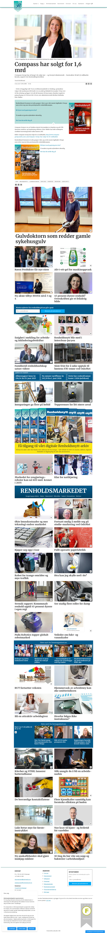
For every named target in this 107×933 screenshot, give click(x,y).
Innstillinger (12, 928)
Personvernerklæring (50, 889)
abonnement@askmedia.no (23, 879)
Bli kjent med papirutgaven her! (26, 110)
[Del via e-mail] (91, 84)
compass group (34, 181)
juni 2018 (43, 181)
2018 (17, 181)
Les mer (48, 900)
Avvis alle (31, 928)
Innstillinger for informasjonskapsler (95, 931)
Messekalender (48, 884)
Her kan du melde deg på (24, 120)
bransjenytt (24, 181)
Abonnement (60, 3)
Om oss (74, 3)
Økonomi (57, 181)
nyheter (50, 181)
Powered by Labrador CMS (53, 930)
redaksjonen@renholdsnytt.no (23, 883)
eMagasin (88, 3)
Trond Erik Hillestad (20, 888)
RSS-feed (46, 892)
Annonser (68, 3)
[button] (17, 652)
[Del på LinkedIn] (89, 84)
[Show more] (53, 124)
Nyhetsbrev (81, 3)
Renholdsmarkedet (51, 3)
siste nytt (65, 181)
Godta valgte (22, 928)
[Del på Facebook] (86, 84)
